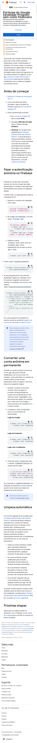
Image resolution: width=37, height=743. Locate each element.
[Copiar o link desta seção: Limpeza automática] (6, 511)
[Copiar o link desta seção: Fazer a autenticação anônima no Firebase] (6, 177)
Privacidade (17, 732)
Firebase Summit (7, 671)
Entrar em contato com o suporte (11, 685)
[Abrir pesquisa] (21, 2)
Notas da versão (6, 695)
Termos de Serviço (7, 732)
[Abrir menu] (3, 2)
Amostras (4, 654)
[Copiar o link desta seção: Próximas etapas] (28, 606)
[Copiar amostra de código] (31, 207)
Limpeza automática (18, 162)
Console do (15, 349)
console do (21, 116)
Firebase (4, 719)
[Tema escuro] (28, 207)
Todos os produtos (7, 725)
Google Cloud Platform (8, 722)
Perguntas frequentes (8, 698)
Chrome (4, 716)
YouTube (4, 677)
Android (4, 713)
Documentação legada (9, 701)
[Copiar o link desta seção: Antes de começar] (31, 91)
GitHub (4, 660)
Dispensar (18, 30)
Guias (3, 648)
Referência (5, 651)
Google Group (6, 691)
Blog (3, 668)
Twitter (4, 674)
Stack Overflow (6, 688)
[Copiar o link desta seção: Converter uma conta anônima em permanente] (23, 365)
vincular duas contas (23, 498)
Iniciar (18, 35)
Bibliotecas (5, 657)
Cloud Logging (21, 598)
